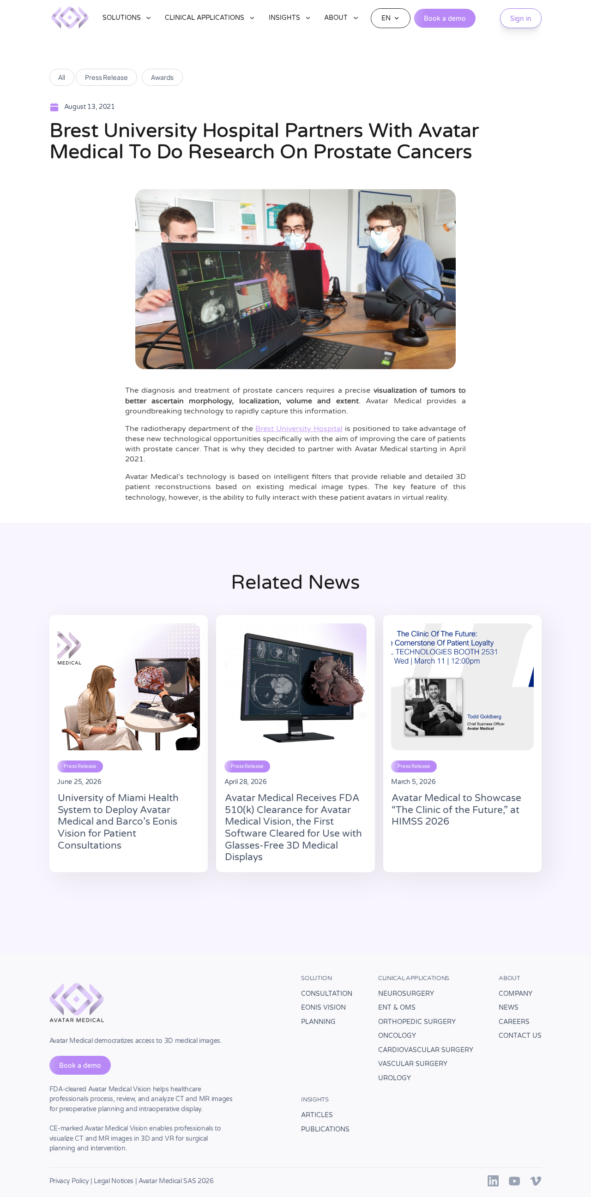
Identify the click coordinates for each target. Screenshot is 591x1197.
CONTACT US (520, 1036)
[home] (69, 18)
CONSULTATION (326, 994)
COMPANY (515, 994)
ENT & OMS (397, 1007)
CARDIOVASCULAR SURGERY (425, 1050)
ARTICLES (317, 1115)
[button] (127, 18)
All (61, 77)
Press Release (106, 77)
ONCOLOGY (397, 1036)
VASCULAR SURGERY (412, 1064)
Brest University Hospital (299, 428)
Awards (162, 77)
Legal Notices (113, 1181)
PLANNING (318, 1022)
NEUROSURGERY (406, 994)
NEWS (509, 1007)
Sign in (520, 19)
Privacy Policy (69, 1181)
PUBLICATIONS (325, 1129)
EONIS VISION (323, 1007)
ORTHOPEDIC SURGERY (417, 1022)
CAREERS (514, 1022)
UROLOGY (394, 1078)
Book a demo (445, 19)
